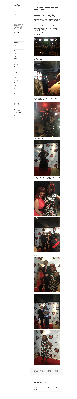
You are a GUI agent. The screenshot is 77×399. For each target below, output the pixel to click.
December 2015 (16, 77)
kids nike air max (46, 20)
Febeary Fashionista (17, 4)
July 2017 (15, 56)
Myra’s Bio (15, 11)
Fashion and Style (48, 370)
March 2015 (15, 91)
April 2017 (15, 61)
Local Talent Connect (44, 371)
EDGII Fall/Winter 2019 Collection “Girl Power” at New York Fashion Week (18, 113)
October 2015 (16, 80)
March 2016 (15, 72)
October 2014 (16, 96)
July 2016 (15, 67)
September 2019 (16, 42)
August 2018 (15, 45)
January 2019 (16, 43)
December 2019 (16, 40)
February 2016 (16, 74)
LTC (48, 371)
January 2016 (16, 75)
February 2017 (16, 64)
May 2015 (15, 88)
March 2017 (15, 63)
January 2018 (16, 51)
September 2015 (16, 82)
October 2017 (16, 55)
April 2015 (15, 90)
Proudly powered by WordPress (38, 396)
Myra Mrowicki (42, 370)
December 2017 (16, 53)
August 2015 (15, 83)
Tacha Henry (54, 371)
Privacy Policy (16, 16)
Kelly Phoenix (39, 371)
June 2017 (15, 58)
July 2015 (15, 85)
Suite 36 (50, 371)
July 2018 (15, 47)
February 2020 (16, 39)
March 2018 (15, 48)
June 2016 (15, 69)
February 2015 (16, 93)
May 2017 (15, 59)
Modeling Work (16, 12)
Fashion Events (16, 14)
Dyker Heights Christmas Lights (18, 106)
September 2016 (16, 66)
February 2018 (16, 50)
